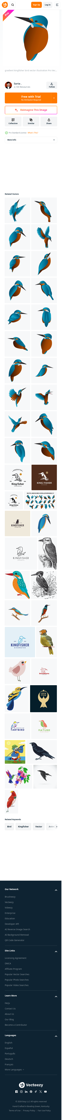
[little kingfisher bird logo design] (21, 874)
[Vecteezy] (5, 5)
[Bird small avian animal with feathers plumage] (39, 1052)
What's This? (33, 132)
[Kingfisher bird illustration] (37, 906)
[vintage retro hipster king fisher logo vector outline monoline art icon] (17, 744)
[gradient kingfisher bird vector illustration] (17, 210)
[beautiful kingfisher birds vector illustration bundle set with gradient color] (21, 794)
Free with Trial (31, 98)
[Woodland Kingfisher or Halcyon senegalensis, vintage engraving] (14, 908)
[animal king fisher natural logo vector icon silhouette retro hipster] (17, 771)
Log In (48, 4)
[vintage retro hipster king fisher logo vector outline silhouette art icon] (40, 768)
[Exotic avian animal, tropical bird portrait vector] (15, 1054)
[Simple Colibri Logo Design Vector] (17, 1083)
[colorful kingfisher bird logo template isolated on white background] (17, 844)
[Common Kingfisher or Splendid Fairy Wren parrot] (43, 1084)
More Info (11, 140)
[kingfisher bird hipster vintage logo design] (17, 817)
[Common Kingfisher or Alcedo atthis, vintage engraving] (18, 939)
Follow (52, 87)
